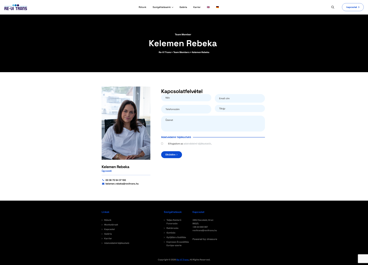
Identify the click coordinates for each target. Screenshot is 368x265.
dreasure (212, 239)
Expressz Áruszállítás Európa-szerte (177, 244)
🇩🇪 (217, 7)
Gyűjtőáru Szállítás (176, 237)
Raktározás (172, 228)
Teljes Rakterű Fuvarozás (173, 222)
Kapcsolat (109, 229)
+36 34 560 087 (200, 227)
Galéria (183, 7)
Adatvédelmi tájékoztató (116, 243)
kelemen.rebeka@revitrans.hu (122, 183)
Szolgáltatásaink (162, 7)
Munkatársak (111, 224)
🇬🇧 (208, 7)
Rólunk (142, 7)
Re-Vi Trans (182, 259)
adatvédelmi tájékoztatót (197, 143)
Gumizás (170, 232)
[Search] (333, 7)
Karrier (197, 7)
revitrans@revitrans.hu (204, 230)
